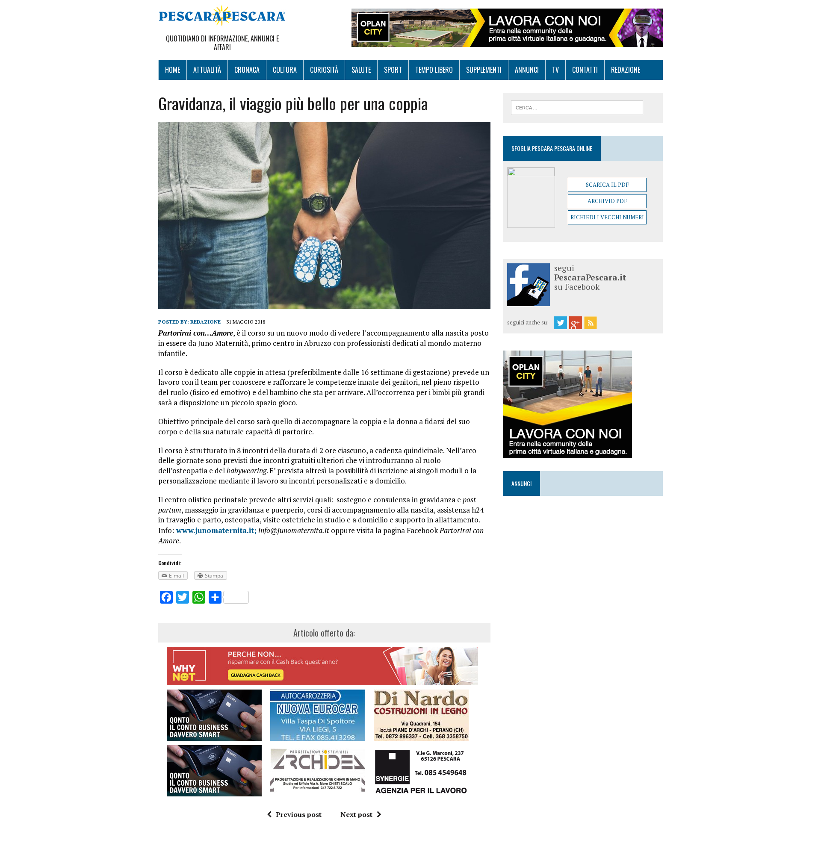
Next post (356, 814)
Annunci (527, 70)
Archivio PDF (607, 201)
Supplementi (484, 70)
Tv (555, 70)
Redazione (625, 70)
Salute (361, 70)
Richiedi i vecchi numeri (607, 217)
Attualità (207, 70)
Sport (393, 70)
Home (172, 70)
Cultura (285, 70)
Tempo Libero (434, 70)
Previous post (299, 814)
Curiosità (324, 70)
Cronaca (247, 70)
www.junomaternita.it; (215, 530)
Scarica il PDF (607, 185)
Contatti (585, 70)
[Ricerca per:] (577, 107)
